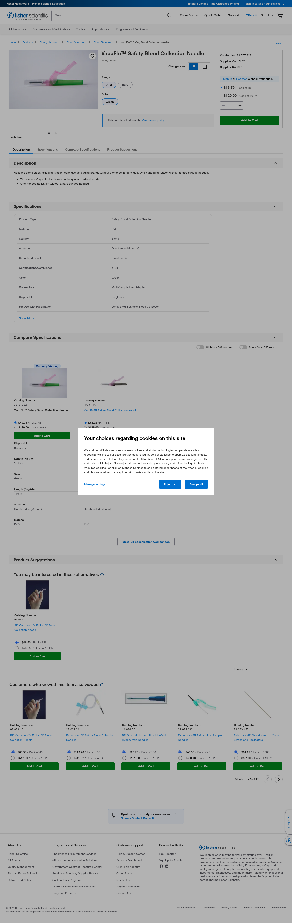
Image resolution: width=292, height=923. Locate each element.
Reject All (170, 484)
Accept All (196, 484)
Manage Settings (94, 484)
